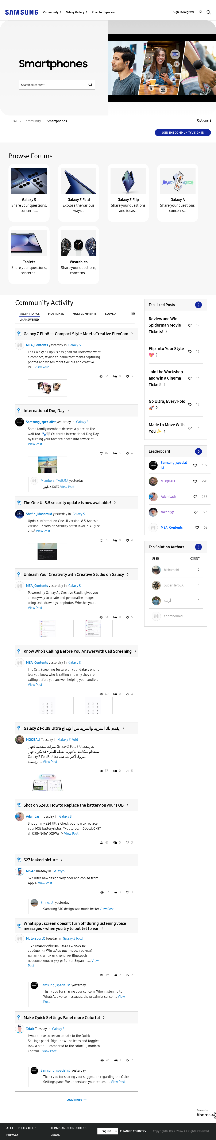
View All (175, 305)
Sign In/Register (183, 12)
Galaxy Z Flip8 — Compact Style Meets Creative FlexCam (76, 333)
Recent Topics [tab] (29, 314)
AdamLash (33, 816)
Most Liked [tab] (56, 314)
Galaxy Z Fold (79, 199)
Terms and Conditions (68, 1128)
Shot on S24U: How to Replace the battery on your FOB (74, 805)
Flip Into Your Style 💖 (166, 352)
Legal (55, 1135)
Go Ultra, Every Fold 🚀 (167, 404)
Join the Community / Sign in (183, 132)
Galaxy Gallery (75, 12)
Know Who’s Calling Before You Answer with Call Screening (78, 651)
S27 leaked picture (41, 859)
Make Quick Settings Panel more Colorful (62, 1017)
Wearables (79, 262)
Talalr (30, 1029)
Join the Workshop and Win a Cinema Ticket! (166, 378)
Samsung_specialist (41, 422)
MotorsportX (35, 938)
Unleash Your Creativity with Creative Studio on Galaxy (74, 574)
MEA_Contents (37, 345)
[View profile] (19, 345)
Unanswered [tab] (29, 320)
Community (50, 12)
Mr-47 (30, 871)
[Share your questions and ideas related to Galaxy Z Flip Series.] (128, 181)
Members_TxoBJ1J (54, 480)
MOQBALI (33, 740)
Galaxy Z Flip (128, 199)
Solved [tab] (110, 314)
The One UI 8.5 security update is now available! (67, 502)
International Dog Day (44, 410)
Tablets (29, 262)
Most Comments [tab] (85, 314)
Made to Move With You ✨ (167, 428)
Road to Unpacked (104, 12)
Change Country (133, 1131)
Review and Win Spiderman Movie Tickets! (165, 325)
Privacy (12, 1135)
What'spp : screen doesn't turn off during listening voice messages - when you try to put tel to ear (75, 926)
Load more (74, 1100)
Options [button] (203, 120)
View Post (42, 367)
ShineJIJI (47, 902)
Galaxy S (29, 199)
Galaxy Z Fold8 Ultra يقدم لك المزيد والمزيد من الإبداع (72, 728)
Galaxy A (177, 199)
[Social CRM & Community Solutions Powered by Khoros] (206, 1114)
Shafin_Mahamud (39, 514)
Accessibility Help (21, 1128)
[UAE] (21, 12)
